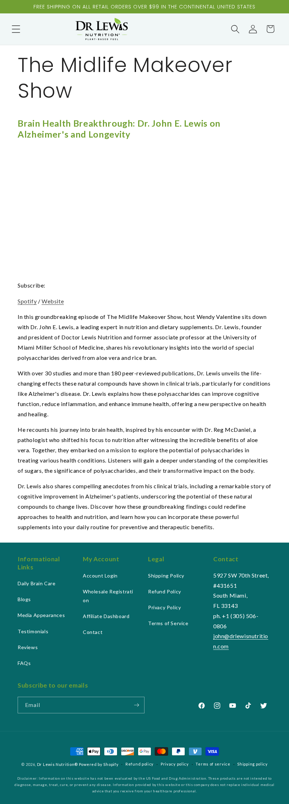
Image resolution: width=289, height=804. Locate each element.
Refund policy (139, 764)
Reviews (28, 647)
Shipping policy (252, 764)
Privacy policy (175, 764)
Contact (93, 632)
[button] (16, 29)
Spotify (27, 301)
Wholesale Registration (108, 595)
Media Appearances (41, 615)
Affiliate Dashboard (106, 616)
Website (53, 301)
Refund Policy (164, 591)
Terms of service (213, 764)
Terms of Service (168, 623)
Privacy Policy (164, 607)
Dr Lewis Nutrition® (57, 764)
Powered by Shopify (99, 764)
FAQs (24, 663)
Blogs (24, 599)
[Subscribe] (136, 705)
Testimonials (33, 631)
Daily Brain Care (37, 583)
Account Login (100, 576)
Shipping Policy (166, 576)
